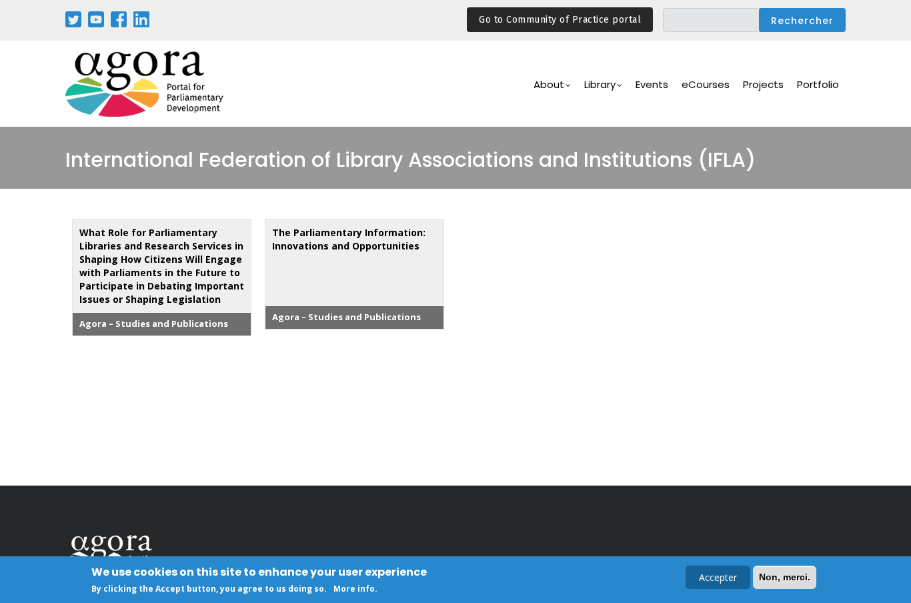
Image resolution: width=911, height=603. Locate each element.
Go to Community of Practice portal (560, 19)
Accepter (718, 577)
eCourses (706, 84)
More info (354, 588)
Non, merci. (784, 577)
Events (652, 84)
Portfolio (818, 84)
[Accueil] (145, 84)
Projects (763, 84)
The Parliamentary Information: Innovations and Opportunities (348, 239)
